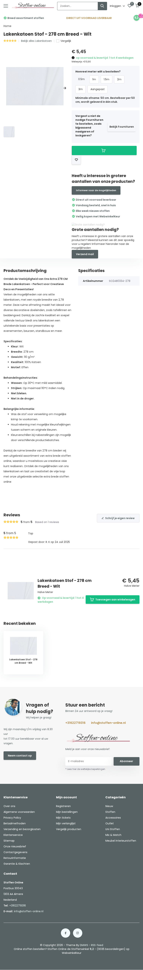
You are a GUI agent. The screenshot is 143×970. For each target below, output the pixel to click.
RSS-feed (97, 945)
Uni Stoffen (112, 829)
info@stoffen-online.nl (108, 723)
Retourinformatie (15, 858)
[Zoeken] (102, 6)
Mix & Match (113, 835)
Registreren (63, 806)
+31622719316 (75, 723)
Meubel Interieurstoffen (120, 841)
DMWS (84, 945)
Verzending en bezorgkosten (22, 829)
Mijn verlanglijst (66, 823)
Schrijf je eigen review (120, 518)
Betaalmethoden (15, 823)
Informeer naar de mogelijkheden (96, 190)
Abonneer (126, 761)
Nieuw (109, 806)
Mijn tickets (63, 818)
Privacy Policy (12, 818)
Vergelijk (66, 41)
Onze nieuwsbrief (15, 846)
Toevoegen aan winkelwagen (115, 599)
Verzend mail (85, 254)
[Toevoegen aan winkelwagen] (104, 150)
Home (7, 26)
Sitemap (9, 841)
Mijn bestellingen (67, 812)
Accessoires (113, 818)
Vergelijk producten (68, 829)
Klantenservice (13, 835)
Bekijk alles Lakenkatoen (36, 41)
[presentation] (5, 88)
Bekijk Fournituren (121, 127)
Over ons (9, 806)
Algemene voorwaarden (19, 812)
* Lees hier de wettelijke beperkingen (85, 769)
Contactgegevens (15, 852)
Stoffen (110, 812)
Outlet (109, 823)
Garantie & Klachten (17, 864)
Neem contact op (20, 755)
